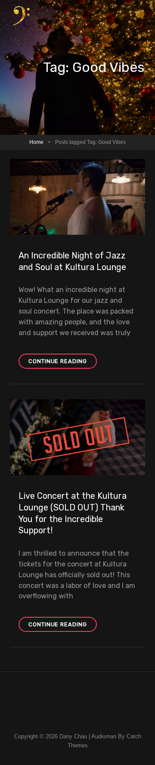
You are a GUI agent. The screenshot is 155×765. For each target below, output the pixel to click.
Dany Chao (73, 736)
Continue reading (62, 363)
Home (36, 142)
